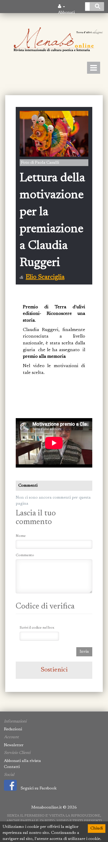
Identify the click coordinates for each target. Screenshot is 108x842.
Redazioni (13, 729)
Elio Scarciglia (45, 277)
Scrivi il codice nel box (37, 628)
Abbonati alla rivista (22, 761)
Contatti (12, 767)
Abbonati (66, 12)
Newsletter (14, 745)
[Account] (61, 6)
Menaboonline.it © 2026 (54, 807)
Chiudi (96, 828)
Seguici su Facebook (39, 788)
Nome (21, 536)
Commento (25, 555)
